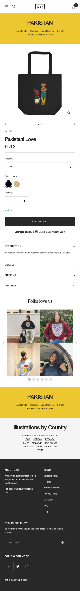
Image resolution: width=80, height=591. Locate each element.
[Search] (14, 6)
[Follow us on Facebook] (9, 566)
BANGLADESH (41, 436)
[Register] (62, 542)
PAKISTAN (28, 447)
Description (13, 246)
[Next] (73, 124)
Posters (30, 35)
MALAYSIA (37, 443)
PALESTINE (41, 447)
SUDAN (53, 447)
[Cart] (73, 7)
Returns (10, 286)
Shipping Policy (51, 476)
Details (10, 265)
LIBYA (26, 443)
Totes (50, 35)
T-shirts (60, 31)
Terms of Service (52, 488)
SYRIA (40, 450)
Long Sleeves (47, 31)
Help (46, 512)
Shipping (10, 275)
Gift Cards (49, 500)
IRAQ (27, 439)
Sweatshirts (21, 31)
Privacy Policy (50, 494)
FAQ (46, 506)
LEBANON (50, 439)
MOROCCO (51, 443)
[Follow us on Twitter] (17, 566)
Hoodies (34, 31)
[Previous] (6, 124)
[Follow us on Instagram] (26, 566)
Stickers (41, 35)
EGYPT (54, 436)
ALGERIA (26, 436)
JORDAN (37, 439)
